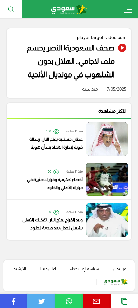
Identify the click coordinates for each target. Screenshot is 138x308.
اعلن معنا (48, 269)
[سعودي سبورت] (69, 9)
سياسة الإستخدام (84, 269)
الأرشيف (19, 269)
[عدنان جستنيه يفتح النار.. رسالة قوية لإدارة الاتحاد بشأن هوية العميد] (65, 139)
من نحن (119, 269)
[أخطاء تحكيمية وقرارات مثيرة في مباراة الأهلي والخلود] (65, 179)
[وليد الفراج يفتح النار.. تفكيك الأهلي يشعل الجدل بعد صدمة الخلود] (65, 220)
